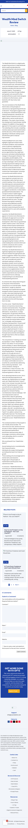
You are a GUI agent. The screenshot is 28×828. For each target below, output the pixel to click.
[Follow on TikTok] (19, 722)
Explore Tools (13, 691)
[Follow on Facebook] (9, 722)
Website (4, 639)
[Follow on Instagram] (11, 722)
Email (4, 632)
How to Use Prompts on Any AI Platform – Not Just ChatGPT (13, 531)
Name (4, 625)
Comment (5, 604)
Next (16, 585)
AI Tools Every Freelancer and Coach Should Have (12, 567)
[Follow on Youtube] (17, 722)
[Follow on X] (14, 722)
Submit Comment (21, 651)
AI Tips (20, 31)
